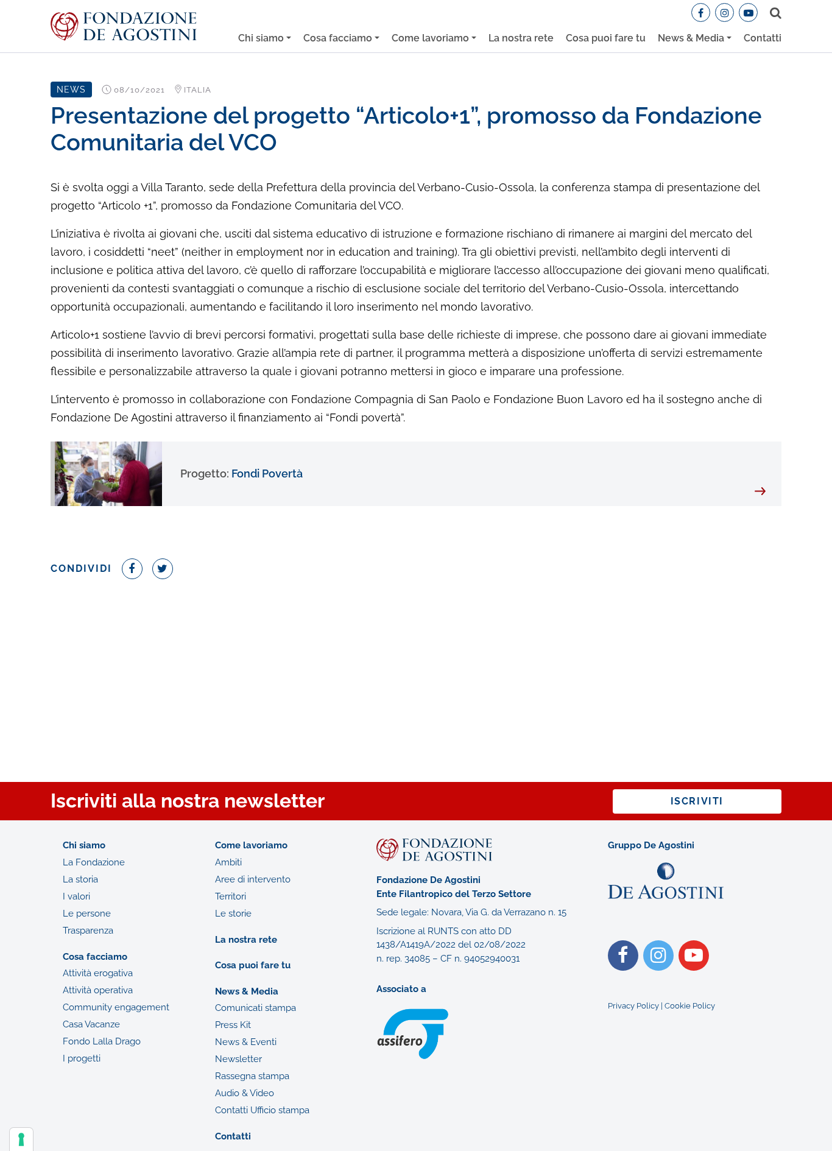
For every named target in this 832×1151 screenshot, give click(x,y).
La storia (80, 879)
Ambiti (228, 862)
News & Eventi (246, 1042)
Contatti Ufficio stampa (262, 1110)
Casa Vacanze (91, 1024)
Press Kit (233, 1024)
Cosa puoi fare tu (606, 38)
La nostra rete (521, 38)
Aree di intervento (253, 879)
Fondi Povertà (241, 473)
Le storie (233, 913)
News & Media (691, 38)
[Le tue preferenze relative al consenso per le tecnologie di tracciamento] (21, 1139)
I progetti (81, 1058)
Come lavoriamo (430, 38)
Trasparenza (88, 930)
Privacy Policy (633, 1005)
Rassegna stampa (252, 1076)
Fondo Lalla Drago (102, 1041)
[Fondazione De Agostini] (124, 26)
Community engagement (116, 1007)
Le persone (87, 913)
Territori (230, 896)
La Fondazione (94, 862)
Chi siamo (261, 38)
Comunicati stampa (255, 1007)
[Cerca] (773, 13)
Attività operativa (98, 990)
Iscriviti (697, 801)
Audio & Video (244, 1093)
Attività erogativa (98, 973)
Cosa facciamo (337, 38)
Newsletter (238, 1059)
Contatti (762, 38)
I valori (76, 896)
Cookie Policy (690, 1005)
